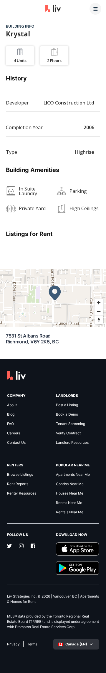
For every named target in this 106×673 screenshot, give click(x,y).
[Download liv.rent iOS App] (77, 549)
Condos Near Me (70, 484)
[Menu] (95, 9)
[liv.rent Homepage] (53, 9)
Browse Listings (20, 474)
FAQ (10, 424)
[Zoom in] (99, 302)
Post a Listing (67, 405)
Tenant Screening (70, 424)
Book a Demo (67, 414)
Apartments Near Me (73, 474)
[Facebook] (33, 546)
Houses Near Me (69, 493)
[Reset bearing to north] (99, 320)
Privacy (13, 644)
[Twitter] (9, 546)
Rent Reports (17, 484)
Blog (10, 414)
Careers (13, 433)
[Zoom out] (99, 311)
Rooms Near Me (69, 503)
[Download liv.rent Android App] (77, 568)
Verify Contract (68, 433)
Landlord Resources (72, 442)
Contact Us (16, 442)
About (12, 405)
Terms (32, 644)
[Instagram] (21, 546)
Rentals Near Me (69, 512)
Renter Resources (21, 493)
